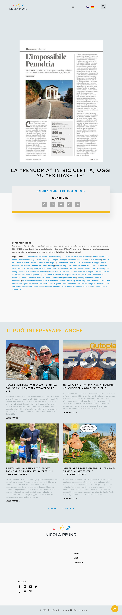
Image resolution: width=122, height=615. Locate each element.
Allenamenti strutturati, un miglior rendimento (61, 275)
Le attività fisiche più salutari (84, 266)
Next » (69, 508)
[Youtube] (25, 591)
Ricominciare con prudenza (35, 257)
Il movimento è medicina (36, 272)
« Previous (55, 508)
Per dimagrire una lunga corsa (79, 281)
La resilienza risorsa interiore (86, 269)
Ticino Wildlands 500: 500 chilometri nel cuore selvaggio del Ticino (89, 387)
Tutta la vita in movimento (54, 281)
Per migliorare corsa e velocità (63, 284)
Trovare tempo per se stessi (59, 257)
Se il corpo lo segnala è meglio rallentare (59, 260)
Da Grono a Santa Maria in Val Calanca (34, 278)
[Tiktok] (19, 591)
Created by (75, 610)
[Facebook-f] (19, 586)
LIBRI (76, 558)
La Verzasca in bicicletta (32, 281)
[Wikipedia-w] (30, 591)
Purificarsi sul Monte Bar (58, 272)
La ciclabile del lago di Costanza (90, 284)
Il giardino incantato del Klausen (36, 284)
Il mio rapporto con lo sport (68, 263)
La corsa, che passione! (80, 257)
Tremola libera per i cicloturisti (63, 278)
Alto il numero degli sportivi (29, 275)
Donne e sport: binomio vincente (46, 287)
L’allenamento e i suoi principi (88, 260)
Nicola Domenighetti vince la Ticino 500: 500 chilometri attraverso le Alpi (31, 388)
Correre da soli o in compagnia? (43, 263)
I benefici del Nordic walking (42, 266)
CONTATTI (78, 562)
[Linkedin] (30, 586)
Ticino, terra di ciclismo (43, 269)
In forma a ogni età (63, 266)
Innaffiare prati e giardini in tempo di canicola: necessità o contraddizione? (89, 471)
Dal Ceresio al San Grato (63, 269)
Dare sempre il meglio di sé (29, 260)
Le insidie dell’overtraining (80, 272)
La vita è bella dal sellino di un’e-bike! (76, 287)
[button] (73, 7)
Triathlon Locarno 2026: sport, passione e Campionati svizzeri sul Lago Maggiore (30, 471)
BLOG (76, 553)
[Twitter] (36, 586)
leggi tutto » (13, 418)
